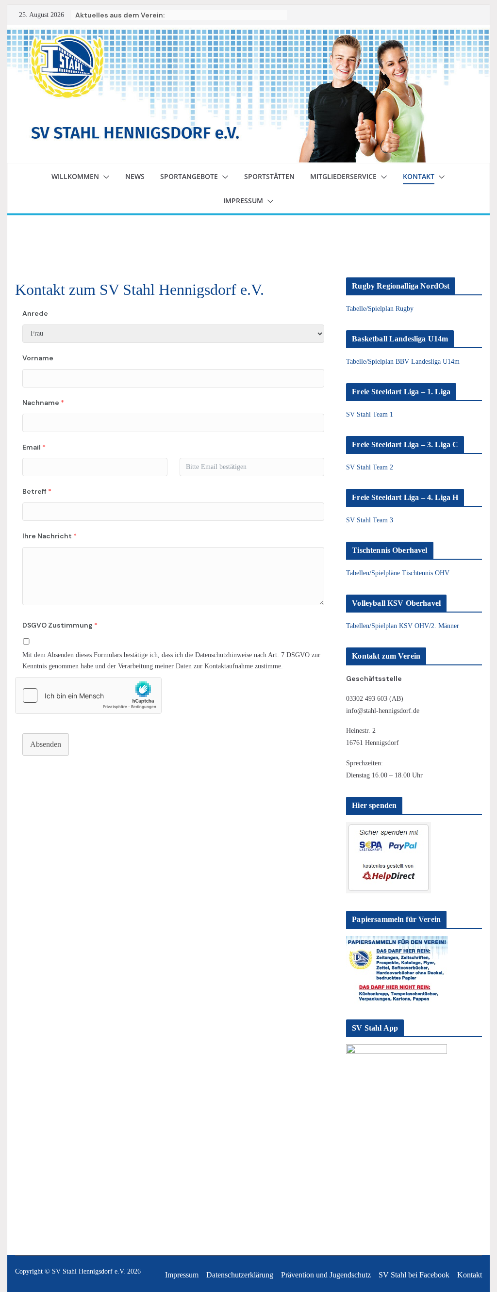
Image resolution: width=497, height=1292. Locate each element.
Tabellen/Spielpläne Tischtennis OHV (397, 573)
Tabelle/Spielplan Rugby (380, 308)
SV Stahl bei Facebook (414, 1275)
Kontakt (418, 176)
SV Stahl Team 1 (369, 414)
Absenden (45, 744)
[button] (104, 177)
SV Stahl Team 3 (369, 520)
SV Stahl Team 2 (369, 467)
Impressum (243, 200)
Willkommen (75, 176)
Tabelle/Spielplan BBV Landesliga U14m (403, 361)
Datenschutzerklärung (239, 1275)
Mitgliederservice (343, 176)
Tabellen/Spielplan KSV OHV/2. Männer (402, 626)
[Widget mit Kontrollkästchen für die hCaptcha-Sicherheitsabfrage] (88, 695)
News (135, 176)
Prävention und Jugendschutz (326, 1275)
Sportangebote (189, 176)
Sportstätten (269, 176)
